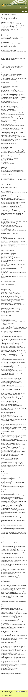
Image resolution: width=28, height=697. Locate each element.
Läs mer (23, 691)
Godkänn (18, 691)
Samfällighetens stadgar (10, 14)
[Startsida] (2, 14)
